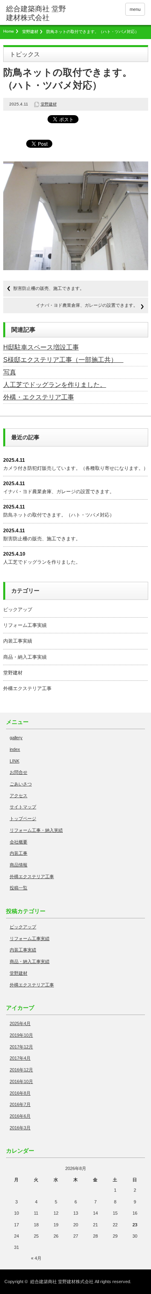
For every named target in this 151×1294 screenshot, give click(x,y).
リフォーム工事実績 (25, 625)
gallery (16, 737)
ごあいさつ (21, 783)
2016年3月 (20, 1127)
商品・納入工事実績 (25, 657)
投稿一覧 (18, 887)
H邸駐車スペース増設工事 (41, 347)
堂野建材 (30, 31)
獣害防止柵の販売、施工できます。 (48, 288)
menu (135, 9)
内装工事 (18, 853)
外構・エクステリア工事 (38, 397)
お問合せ (18, 772)
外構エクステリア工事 (27, 688)
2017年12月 (21, 1046)
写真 (9, 372)
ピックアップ (17, 609)
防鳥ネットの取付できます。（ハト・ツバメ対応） (58, 515)
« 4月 (36, 1258)
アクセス (18, 795)
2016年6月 (20, 1116)
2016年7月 (20, 1104)
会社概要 (18, 841)
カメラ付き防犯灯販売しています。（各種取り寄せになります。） (75, 468)
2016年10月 (21, 1081)
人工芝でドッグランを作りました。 (54, 384)
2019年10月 (21, 1035)
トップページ (23, 818)
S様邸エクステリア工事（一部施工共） (63, 359)
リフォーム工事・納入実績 (36, 830)
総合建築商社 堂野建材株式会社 (61, 1281)
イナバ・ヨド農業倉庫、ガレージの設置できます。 (87, 305)
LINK (14, 761)
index (15, 749)
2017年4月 (20, 1058)
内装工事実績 (17, 641)
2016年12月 (21, 1069)
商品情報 (18, 864)
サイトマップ (23, 806)
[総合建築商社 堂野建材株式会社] (36, 13)
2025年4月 (20, 1023)
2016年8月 (20, 1093)
